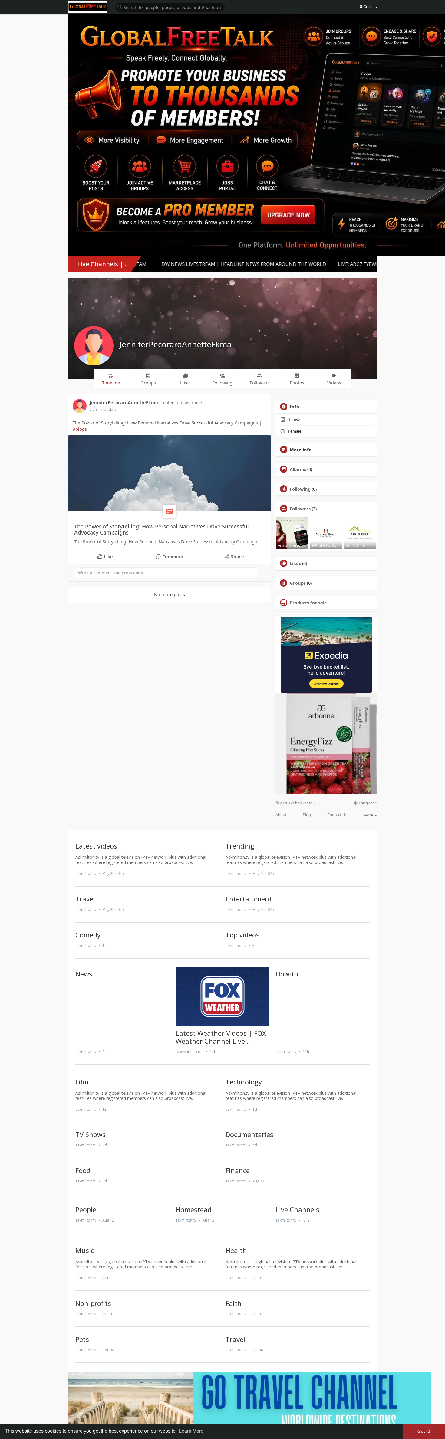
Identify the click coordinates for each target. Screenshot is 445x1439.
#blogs (80, 429)
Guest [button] (368, 6)
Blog (307, 815)
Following (300, 488)
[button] (170, 7)
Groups (298, 583)
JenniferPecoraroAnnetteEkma (176, 344)
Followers (300, 508)
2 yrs (94, 409)
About (281, 815)
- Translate (108, 409)
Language (367, 803)
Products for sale (308, 602)
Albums (298, 469)
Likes (295, 563)
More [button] (368, 815)
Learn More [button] (191, 1431)
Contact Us (337, 815)
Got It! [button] (423, 1431)
